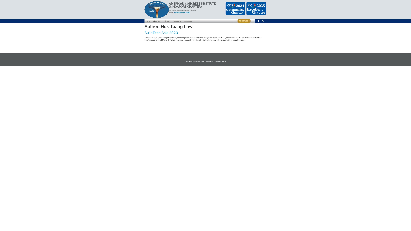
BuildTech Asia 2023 (161, 33)
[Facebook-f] (258, 21)
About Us (156, 21)
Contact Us (188, 21)
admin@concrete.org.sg (181, 12)
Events (167, 21)
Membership (177, 21)
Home (148, 21)
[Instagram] (262, 21)
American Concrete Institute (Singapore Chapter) (192, 5)
